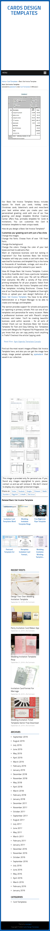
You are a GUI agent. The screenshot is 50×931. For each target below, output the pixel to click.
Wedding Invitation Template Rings (25, 521)
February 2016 (19, 886)
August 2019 (18, 741)
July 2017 (17, 824)
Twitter (14, 491)
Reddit (45, 491)
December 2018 (20, 774)
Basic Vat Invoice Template (14, 297)
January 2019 (19, 770)
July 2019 (17, 745)
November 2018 (20, 778)
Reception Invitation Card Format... (24, 552)
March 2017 (18, 836)
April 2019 (17, 757)
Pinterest (37, 491)
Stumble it (6, 494)
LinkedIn (23, 494)
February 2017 (19, 840)
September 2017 (20, 815)
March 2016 (18, 882)
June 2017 (17, 828)
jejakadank (13, 87)
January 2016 (19, 890)
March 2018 (18, 791)
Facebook (21, 491)
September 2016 (20, 861)
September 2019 (20, 737)
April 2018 (17, 786)
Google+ (29, 491)
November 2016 (20, 853)
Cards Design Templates (24, 10)
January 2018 (19, 799)
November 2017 (20, 807)
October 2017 (19, 811)
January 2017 (19, 845)
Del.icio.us (31, 494)
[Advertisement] (25, 43)
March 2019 (18, 762)
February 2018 (19, 795)
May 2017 (17, 832)
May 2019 (17, 753)
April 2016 (17, 878)
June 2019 (17, 749)
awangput (28, 924)
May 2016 (17, 874)
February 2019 (19, 766)
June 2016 (17, 869)
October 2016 (19, 857)
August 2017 (18, 820)
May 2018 (17, 782)
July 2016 (17, 865)
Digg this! (15, 494)
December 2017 (20, 803)
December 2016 (20, 849)
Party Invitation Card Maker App (25, 628)
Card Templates (12, 81)
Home (4, 81)
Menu (4, 73)
